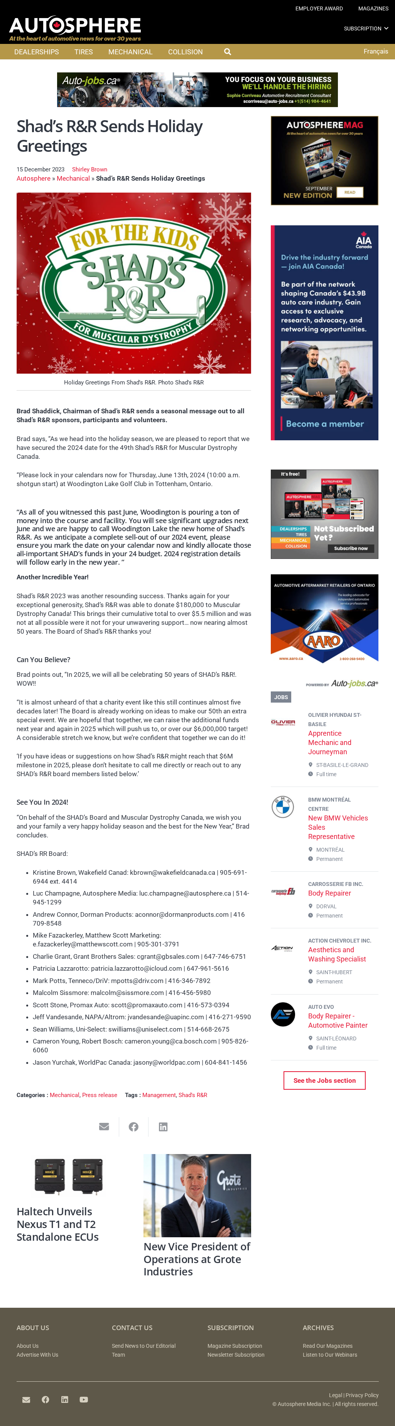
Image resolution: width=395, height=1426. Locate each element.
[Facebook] (45, 1399)
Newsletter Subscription (236, 1355)
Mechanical (73, 178)
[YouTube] (84, 1399)
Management (159, 1095)
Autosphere (34, 178)
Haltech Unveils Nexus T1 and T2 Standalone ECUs (58, 1223)
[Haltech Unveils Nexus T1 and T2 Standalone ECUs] (70, 1178)
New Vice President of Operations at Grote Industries (196, 1258)
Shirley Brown (89, 169)
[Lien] (324, 685)
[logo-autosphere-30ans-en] (75, 28)
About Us (28, 1346)
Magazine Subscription (235, 1346)
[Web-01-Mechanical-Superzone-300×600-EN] (324, 438)
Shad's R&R (193, 1095)
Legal (335, 1395)
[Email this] (104, 1127)
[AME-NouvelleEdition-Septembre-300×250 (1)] (324, 203)
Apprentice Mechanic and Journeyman (329, 742)
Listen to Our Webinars (330, 1355)
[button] (386, 28)
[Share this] (134, 1127)
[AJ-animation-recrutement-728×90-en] (197, 105)
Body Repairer (329, 893)
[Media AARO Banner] (324, 662)
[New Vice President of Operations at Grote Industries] (197, 1195)
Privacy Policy (362, 1395)
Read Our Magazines (328, 1346)
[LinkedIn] (64, 1399)
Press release (99, 1095)
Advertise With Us (37, 1355)
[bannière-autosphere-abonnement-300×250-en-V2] (324, 556)
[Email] (26, 1399)
